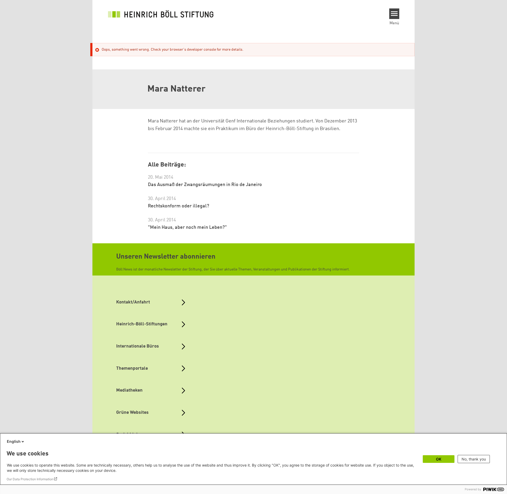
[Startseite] (161, 13)
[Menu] (394, 13)
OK (438, 459)
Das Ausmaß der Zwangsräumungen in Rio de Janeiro (205, 184)
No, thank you (474, 459)
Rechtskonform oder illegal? (178, 206)
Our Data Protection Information (30, 479)
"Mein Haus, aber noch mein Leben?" (187, 227)
